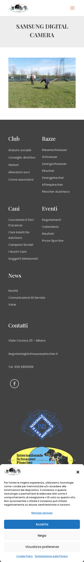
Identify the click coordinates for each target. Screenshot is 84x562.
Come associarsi (20, 180)
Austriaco (62, 192)
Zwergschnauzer (54, 164)
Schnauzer (49, 157)
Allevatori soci (19, 172)
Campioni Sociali (20, 245)
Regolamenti (51, 220)
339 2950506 (23, 367)
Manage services (42, 513)
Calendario (50, 227)
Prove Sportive (52, 241)
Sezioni (13, 165)
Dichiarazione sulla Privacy (51, 556)
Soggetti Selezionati (23, 259)
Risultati (48, 234)
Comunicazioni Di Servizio (26, 298)
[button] (78, 472)
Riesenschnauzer (54, 150)
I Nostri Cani (17, 252)
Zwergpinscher (53, 178)
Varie (12, 305)
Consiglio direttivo (21, 157)
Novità (13, 291)
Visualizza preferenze (42, 547)
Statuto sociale (19, 150)
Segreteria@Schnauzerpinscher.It (33, 354)
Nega (42, 535)
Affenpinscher (52, 185)
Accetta (42, 524)
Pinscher (48, 171)
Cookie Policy (24, 556)
